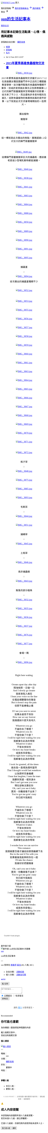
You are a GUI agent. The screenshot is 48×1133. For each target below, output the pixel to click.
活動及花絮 (21, 975)
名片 (8, 53)
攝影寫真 (21, 42)
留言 (19, 965)
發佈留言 (5, 999)
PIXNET (11, 1096)
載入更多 (5, 984)
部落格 (9, 50)
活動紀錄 (20, 972)
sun (2, 951)
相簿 (8, 47)
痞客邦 (13, 965)
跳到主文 (5, 26)
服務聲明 (27, 1099)
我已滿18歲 (6, 1128)
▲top (3, 979)
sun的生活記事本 (16, 19)
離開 (14, 1128)
